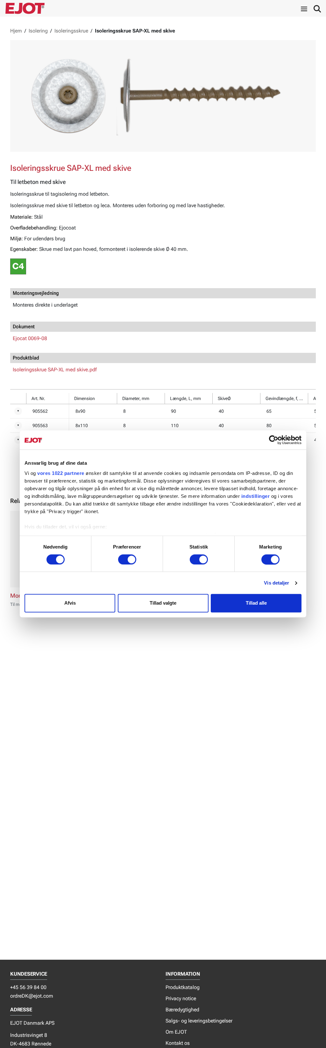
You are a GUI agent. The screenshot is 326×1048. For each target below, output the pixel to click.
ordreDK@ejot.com (31, 996)
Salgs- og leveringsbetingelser (199, 1021)
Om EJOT (176, 1032)
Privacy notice (181, 998)
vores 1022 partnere (60, 473)
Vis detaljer (276, 583)
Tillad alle (256, 603)
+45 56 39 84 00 (28, 987)
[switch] (127, 559)
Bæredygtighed (182, 1010)
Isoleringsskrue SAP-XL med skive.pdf (55, 370)
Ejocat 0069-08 (30, 338)
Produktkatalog (183, 987)
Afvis (70, 603)
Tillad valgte (163, 603)
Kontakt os (178, 1043)
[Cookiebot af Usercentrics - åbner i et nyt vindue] (273, 440)
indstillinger (255, 496)
